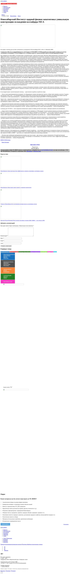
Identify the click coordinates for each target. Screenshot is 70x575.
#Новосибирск (6, 255)
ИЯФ (2, 140)
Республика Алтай (7, 281)
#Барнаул (5, 276)
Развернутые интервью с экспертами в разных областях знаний (17, 504)
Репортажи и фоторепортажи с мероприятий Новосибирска (16, 510)
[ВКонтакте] (32, 148)
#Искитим (5, 258)
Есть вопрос (6, 8)
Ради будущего (43, 251)
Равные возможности (35, 251)
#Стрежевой (6, 271)
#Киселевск (6, 265)
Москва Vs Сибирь (14, 251)
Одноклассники (37, 151)
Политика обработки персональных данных (32, 544)
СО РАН (5, 140)
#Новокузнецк (6, 264)
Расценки (5, 540)
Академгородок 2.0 (5, 251)
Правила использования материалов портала (11, 544)
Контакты (5, 542)
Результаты (66, 524)
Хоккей (55, 251)
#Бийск (5, 277)
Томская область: (7, 269)
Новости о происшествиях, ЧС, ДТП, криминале (14, 506)
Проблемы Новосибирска (24, 251)
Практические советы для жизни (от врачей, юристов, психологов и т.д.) (19, 508)
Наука (19, 16)
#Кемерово (6, 263)
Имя (2, 238)
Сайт (2, 243)
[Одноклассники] (34, 148)
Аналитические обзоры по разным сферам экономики (15, 502)
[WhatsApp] (38, 148)
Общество (5, 11)
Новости (5, 6)
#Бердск (5, 256)
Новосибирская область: (9, 254)
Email (2, 240)
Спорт (4, 12)
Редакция (5, 539)
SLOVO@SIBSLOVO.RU (47, 150)
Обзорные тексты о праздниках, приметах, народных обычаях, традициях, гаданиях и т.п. (24, 512)
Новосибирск (13, 16)
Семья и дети (50, 251)
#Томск (5, 270)
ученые (8, 140)
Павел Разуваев (5, 142)
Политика (5, 10)
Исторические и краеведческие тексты (12, 521)
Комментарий (4, 235)
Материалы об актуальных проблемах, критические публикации (18, 519)
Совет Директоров (7, 538)
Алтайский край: (7, 275)
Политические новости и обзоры (10, 516)
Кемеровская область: (8, 261)
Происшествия (6, 7)
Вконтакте (29, 151)
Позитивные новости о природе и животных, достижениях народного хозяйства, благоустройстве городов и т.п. (29, 514)
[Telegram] (36, 148)
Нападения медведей (12, 3)
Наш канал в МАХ (35, 144)
